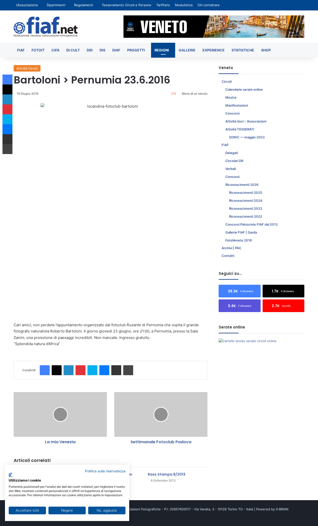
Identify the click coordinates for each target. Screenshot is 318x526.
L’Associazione (27, 5)
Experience (213, 50)
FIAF (21, 50)
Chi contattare (209, 5)
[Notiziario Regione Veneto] (46, 27)
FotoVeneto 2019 (238, 240)
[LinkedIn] (69, 370)
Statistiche (243, 50)
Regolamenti (83, 5)
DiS (102, 50)
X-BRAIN (282, 509)
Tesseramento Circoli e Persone (126, 5)
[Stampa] (128, 370)
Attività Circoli (27, 68)
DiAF (116, 50)
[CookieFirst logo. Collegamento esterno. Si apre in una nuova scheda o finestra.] (10, 475)
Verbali (230, 169)
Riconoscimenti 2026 (241, 185)
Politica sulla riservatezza (105, 471)
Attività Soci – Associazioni (245, 121)
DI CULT (73, 50)
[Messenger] (104, 370)
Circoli (227, 81)
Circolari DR (234, 161)
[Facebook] (45, 370)
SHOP (266, 50)
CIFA (55, 50)
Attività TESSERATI (239, 129)
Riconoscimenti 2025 (245, 193)
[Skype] (92, 370)
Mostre (231, 97)
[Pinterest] (80, 370)
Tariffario (163, 5)
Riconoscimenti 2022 (245, 216)
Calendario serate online (244, 89)
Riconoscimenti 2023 (245, 208)
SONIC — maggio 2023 (247, 137)
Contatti (228, 256)
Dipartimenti (56, 5)
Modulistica (184, 5)
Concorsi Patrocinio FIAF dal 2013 (251, 224)
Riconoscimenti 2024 (245, 200)
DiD (90, 50)
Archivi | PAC (231, 248)
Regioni (162, 50)
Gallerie (187, 50)
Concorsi (232, 113)
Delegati (231, 153)
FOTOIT (38, 50)
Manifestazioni (236, 105)
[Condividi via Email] (116, 370)
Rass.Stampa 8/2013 (166, 474)
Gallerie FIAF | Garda (241, 232)
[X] (57, 370)
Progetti (136, 50)
